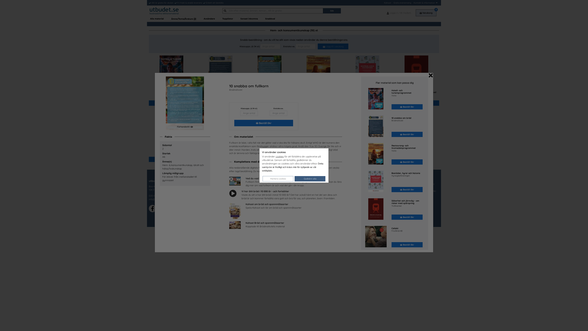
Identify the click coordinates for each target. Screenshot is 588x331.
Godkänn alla (310, 178)
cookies (280, 156)
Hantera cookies (278, 178)
